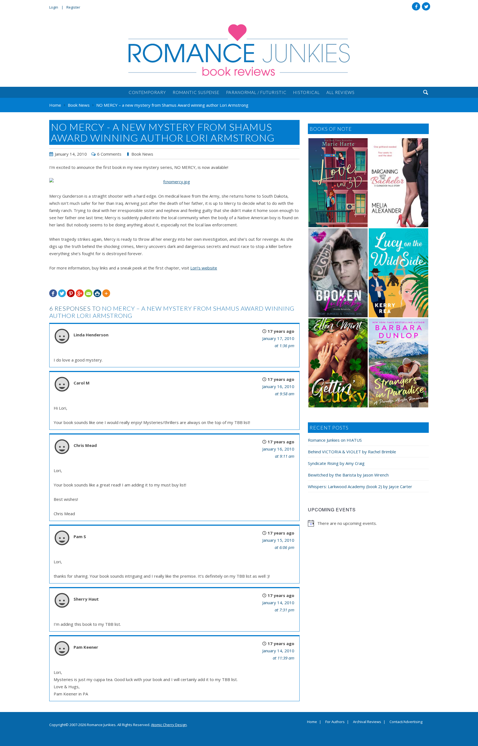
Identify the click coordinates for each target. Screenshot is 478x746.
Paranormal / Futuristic (256, 92)
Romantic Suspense (196, 92)
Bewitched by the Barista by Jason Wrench (348, 475)
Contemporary (147, 92)
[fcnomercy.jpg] (174, 181)
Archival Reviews (367, 722)
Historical (306, 92)
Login (53, 7)
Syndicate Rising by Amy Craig (336, 463)
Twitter (426, 6)
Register (73, 7)
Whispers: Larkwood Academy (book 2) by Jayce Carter (360, 486)
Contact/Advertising (405, 722)
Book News (142, 154)
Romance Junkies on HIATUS (335, 440)
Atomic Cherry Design (169, 724)
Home (312, 722)
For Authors (335, 722)
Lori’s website (203, 268)
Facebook (416, 6)
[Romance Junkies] (239, 50)
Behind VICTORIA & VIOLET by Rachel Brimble (352, 451)
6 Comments (109, 154)
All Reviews (340, 92)
